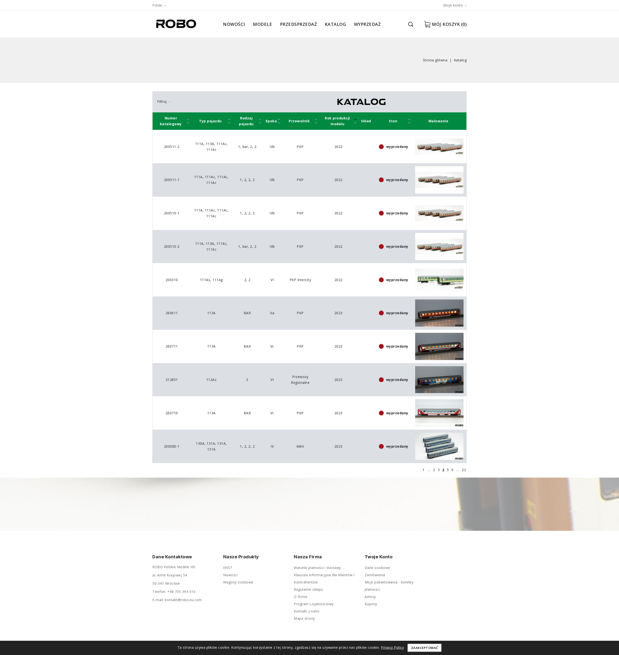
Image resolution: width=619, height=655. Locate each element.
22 (464, 469)
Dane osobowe (377, 567)
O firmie (300, 596)
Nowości (234, 24)
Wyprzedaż (367, 24)
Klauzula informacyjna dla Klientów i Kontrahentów (324, 578)
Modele (262, 24)
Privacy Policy (392, 647)
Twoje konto (379, 556)
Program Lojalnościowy (314, 604)
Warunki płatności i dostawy (317, 567)
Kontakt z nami (306, 611)
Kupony (371, 604)
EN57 (227, 567)
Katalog (335, 24)
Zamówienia (375, 575)
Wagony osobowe (238, 582)
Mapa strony (304, 618)
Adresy (370, 596)
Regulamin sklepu (308, 589)
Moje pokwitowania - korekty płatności (389, 586)
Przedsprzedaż (298, 24)
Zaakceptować (424, 648)
